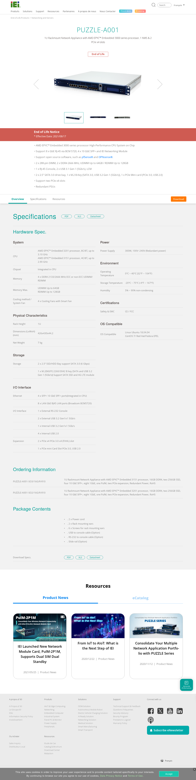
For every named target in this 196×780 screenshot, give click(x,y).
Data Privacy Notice (111, 775)
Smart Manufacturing (87, 726)
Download (178, 198)
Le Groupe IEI (15, 709)
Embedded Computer (54, 713)
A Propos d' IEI (15, 706)
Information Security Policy (21, 716)
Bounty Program (120, 716)
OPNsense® (106, 157)
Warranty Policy (120, 723)
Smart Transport (85, 730)
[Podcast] (150, 718)
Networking (49, 709)
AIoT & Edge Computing (54, 706)
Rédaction (48, 753)
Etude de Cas (50, 743)
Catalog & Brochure (53, 746)
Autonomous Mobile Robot (90, 709)
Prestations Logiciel (121, 719)
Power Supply (50, 723)
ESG (11, 713)
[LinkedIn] (179, 709)
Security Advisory (120, 713)
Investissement (15, 719)
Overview (17, 199)
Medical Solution (85, 723)
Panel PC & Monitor (53, 719)
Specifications (38, 199)
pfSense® (87, 157)
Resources (59, 199)
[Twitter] (160, 709)
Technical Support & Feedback (126, 706)
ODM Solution (84, 706)
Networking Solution (87, 719)
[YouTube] (170, 709)
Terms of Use (135, 775)
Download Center (52, 750)
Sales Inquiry (15, 743)
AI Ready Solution (86, 716)
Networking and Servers (42, 17)
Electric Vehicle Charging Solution (93, 713)
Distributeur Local (17, 746)
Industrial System (51, 716)
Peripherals (49, 726)
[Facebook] (150, 709)
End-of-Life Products (20, 17)
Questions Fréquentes (123, 709)
